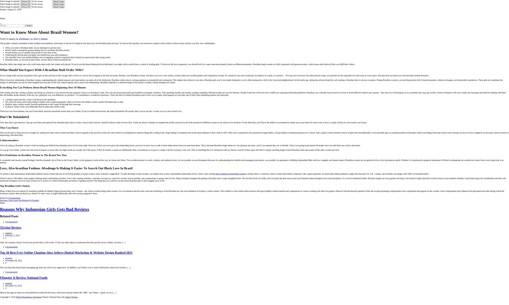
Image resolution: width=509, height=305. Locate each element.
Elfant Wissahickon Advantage (13, 14)
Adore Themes (71, 297)
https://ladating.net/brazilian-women (231, 174)
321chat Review (10, 227)
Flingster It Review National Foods (23, 277)
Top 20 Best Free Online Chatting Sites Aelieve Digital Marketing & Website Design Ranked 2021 (66, 252)
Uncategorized (14, 198)
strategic (44, 39)
